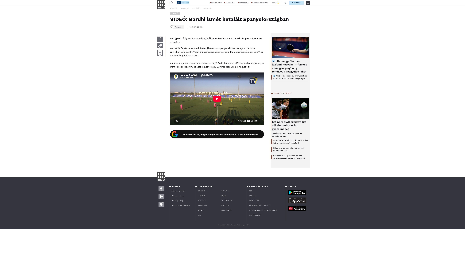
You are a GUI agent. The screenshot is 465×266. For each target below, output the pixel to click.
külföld (197, 8)
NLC (199, 215)
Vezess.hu (202, 200)
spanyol (185, 8)
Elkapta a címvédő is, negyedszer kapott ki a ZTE (288, 149)
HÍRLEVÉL (252, 196)
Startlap (201, 191)
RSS (250, 191)
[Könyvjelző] (160, 53)
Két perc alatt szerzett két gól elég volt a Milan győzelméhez (289, 125)
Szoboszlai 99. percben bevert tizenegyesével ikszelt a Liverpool (289, 157)
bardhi (174, 8)
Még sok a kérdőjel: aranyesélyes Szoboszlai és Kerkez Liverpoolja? (290, 77)
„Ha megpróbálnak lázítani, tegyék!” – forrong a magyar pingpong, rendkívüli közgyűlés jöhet (289, 66)
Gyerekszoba (226, 200)
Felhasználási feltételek (260, 205)
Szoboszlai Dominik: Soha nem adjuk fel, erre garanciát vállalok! (290, 141)
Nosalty (201, 210)
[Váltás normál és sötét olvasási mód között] (285, 2)
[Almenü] (171, 2)
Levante (208, 8)
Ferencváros (230, 3)
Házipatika (225, 191)
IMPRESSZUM (254, 200)
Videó (175, 13)
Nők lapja (225, 205)
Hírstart (201, 196)
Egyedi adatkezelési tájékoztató (263, 210)
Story (223, 196)
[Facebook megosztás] (160, 39)
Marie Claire (226, 210)
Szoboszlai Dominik (260, 3)
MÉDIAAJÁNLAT (254, 215)
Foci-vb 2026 (216, 3)
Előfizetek (296, 2)
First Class (202, 205)
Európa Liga (243, 3)
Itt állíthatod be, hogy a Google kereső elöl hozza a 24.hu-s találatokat (220, 134)
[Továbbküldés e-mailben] (160, 45)
